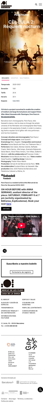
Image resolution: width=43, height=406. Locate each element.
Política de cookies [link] (7, 401)
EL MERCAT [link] (5, 299)
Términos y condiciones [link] (25, 399)
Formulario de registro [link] (21, 272)
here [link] (8, 204)
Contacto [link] (4, 399)
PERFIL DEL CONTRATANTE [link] (32, 308)
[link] (40, 389)
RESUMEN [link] (5, 78)
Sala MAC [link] (16, 101)
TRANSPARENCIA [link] (7, 308)
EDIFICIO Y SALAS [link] (28, 299)
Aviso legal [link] (12, 399)
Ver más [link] (6, 209)
